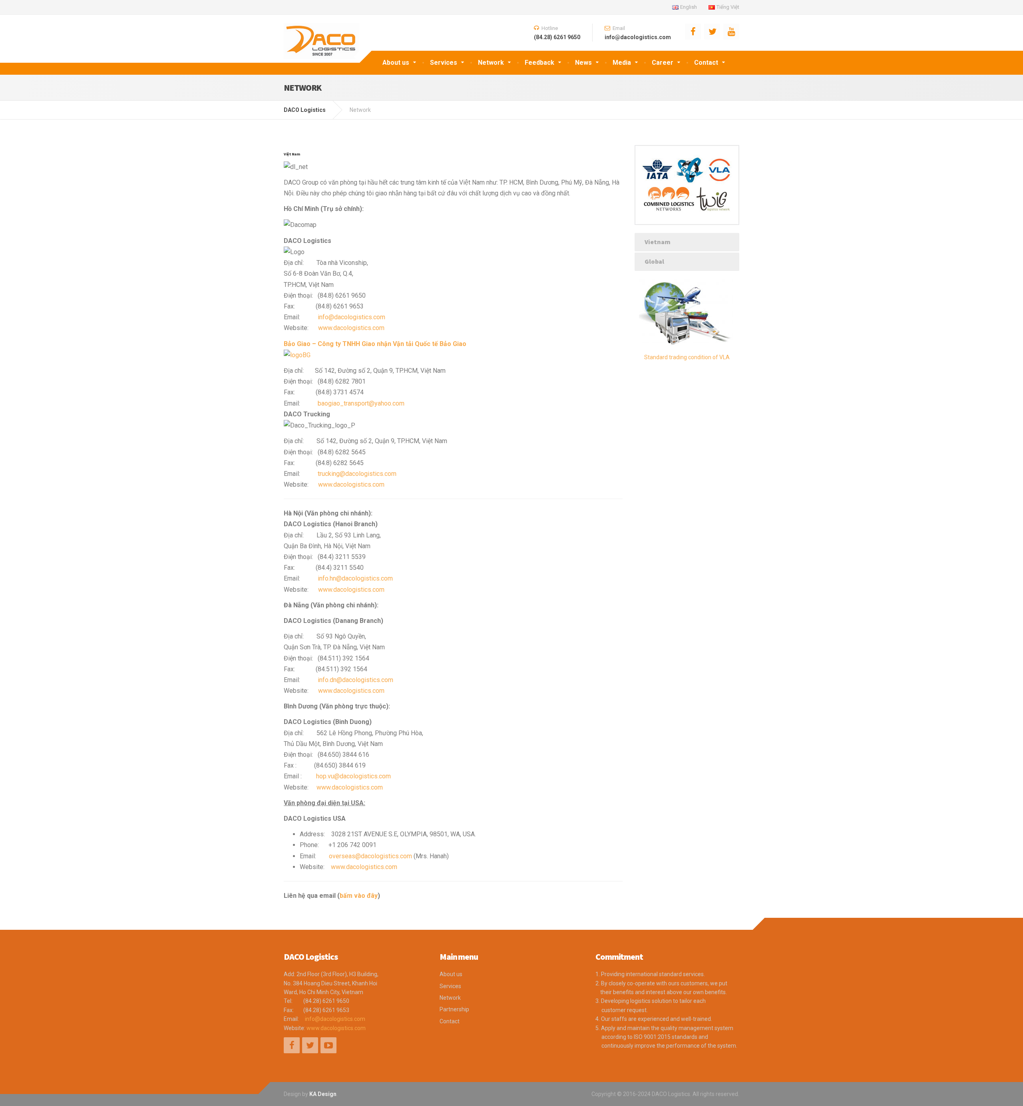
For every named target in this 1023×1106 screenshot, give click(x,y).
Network (491, 62)
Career (662, 62)
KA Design (322, 1094)
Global (654, 261)
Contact (706, 62)
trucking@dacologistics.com (357, 473)
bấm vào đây (359, 895)
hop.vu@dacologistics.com (353, 776)
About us (395, 62)
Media (622, 62)
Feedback (539, 62)
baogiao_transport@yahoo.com (361, 403)
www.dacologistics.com (351, 328)
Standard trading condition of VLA (687, 357)
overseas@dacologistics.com (370, 856)
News (583, 62)
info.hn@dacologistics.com (355, 578)
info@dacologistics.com (351, 317)
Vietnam (658, 242)
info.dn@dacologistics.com (355, 680)
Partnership (454, 1009)
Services (443, 62)
